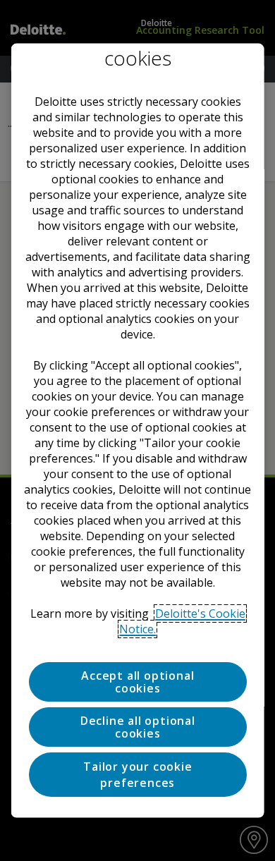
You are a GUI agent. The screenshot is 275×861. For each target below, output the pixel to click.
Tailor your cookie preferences (137, 774)
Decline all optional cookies (137, 726)
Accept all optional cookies (137, 681)
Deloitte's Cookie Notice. (182, 620)
